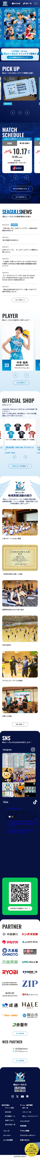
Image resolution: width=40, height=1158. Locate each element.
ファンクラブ (24, 1121)
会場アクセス (9, 1120)
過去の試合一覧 (10, 1125)
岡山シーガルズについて (30, 1116)
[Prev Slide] (10, 43)
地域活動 (23, 1126)
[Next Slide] (22, 43)
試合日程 (8, 1112)
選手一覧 (25, 1108)
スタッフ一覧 (26, 1112)
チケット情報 (9, 1108)
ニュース (6, 1131)
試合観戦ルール (10, 1116)
